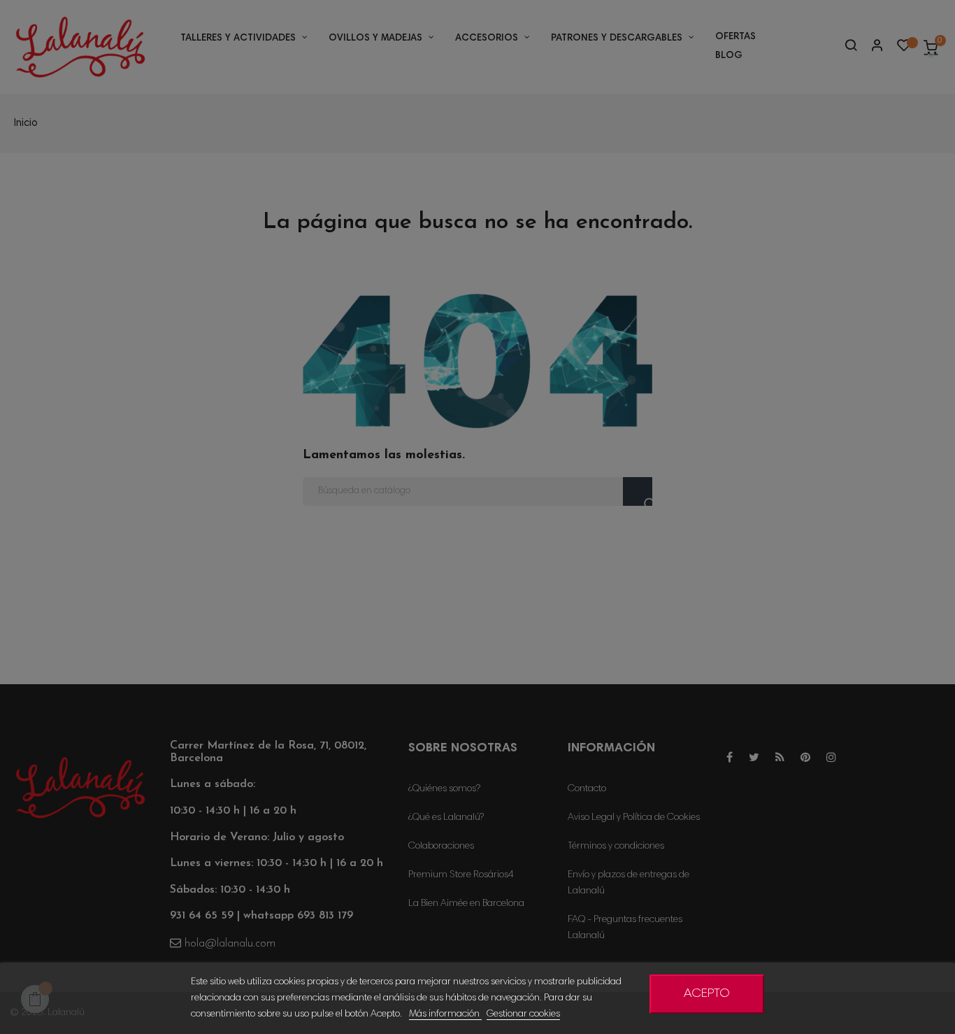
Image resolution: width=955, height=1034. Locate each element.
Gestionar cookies (523, 1014)
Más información (445, 1014)
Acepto (707, 994)
